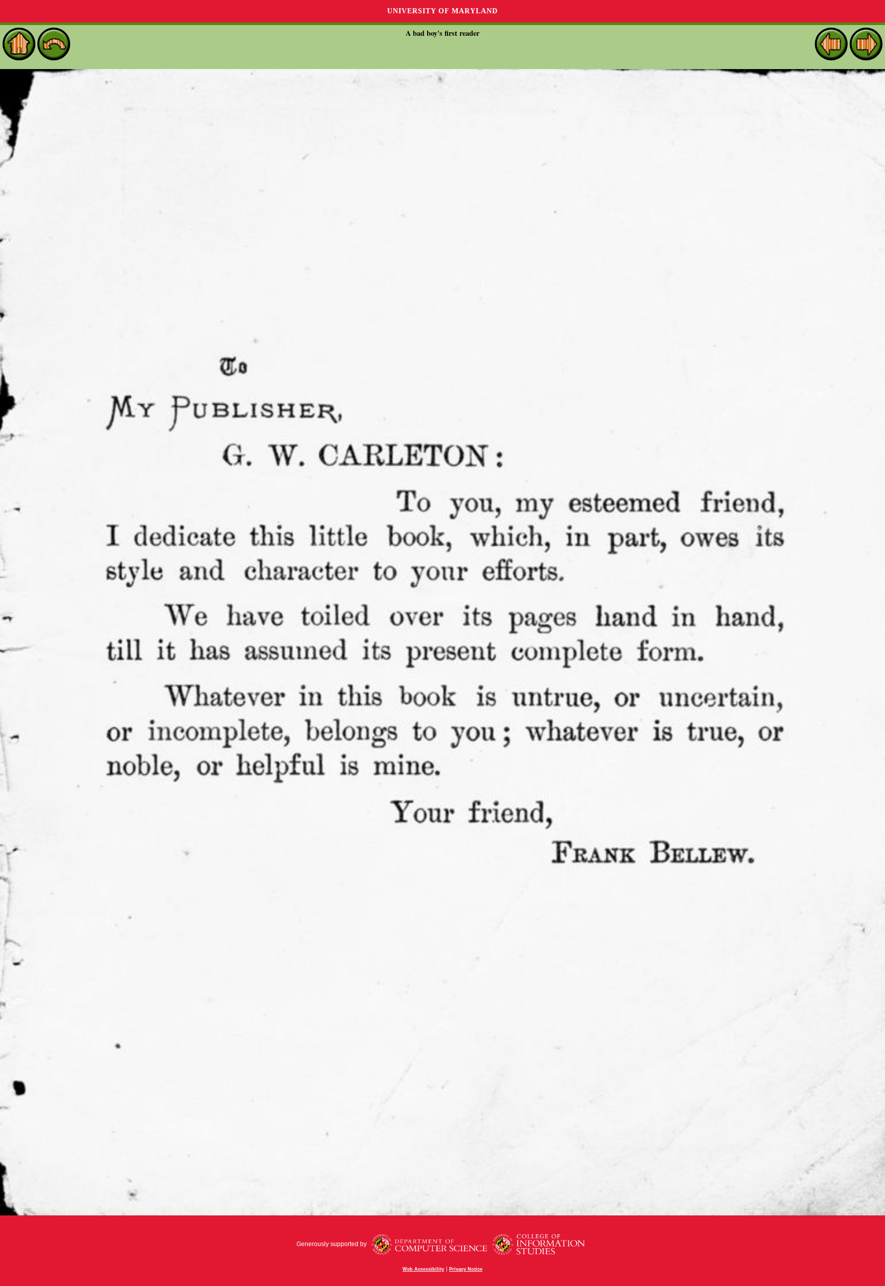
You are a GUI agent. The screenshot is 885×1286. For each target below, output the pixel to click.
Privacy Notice (465, 1269)
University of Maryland (442, 11)
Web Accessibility (423, 1269)
